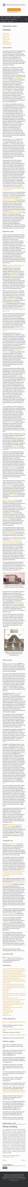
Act (7, 746)
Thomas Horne (13, 494)
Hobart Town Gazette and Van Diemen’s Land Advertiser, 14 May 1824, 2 (14, 309)
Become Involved (13, 9)
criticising (12, 512)
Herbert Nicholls (20, 941)
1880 (22, 530)
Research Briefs (16, 17)
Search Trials (8, 17)
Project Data (4, 21)
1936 (5, 1013)
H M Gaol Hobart (19, 602)
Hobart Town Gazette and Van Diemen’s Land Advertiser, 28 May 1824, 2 (14, 329)
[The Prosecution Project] (14, 4)
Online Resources (7, 42)
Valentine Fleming (8, 485)
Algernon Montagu (16, 446)
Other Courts (6, 36)
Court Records (6, 39)
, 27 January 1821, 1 (13, 188)
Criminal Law (6, 38)
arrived (9, 144)
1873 (10, 998)
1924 (20, 570)
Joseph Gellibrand (11, 298)
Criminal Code (6, 922)
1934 (23, 934)
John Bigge (5, 90)
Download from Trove (8, 1157)
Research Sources (5, 19)
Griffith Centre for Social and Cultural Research (13, 1177)
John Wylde (13, 139)
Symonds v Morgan (13, 467)
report (12, 90)
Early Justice (6, 33)
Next (22, 1160)
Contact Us (10, 21)
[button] (26, 19)
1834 (6, 992)
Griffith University (17, 1176)
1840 (6, 996)
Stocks (8, 687)
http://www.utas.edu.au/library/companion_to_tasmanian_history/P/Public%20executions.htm (14, 1092)
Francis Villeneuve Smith (10, 500)
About (2, 17)
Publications (14, 19)
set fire (7, 519)
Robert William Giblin (10, 532)
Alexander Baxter (17, 437)
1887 (13, 1004)
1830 (4, 783)
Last (5, 1160)
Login (19, 12)
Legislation (5, 41)
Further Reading (7, 44)
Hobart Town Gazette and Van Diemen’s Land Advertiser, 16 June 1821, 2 (13, 198)
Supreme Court (6, 35)
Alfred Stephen (10, 422)
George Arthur (18, 693)
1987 (15, 738)
